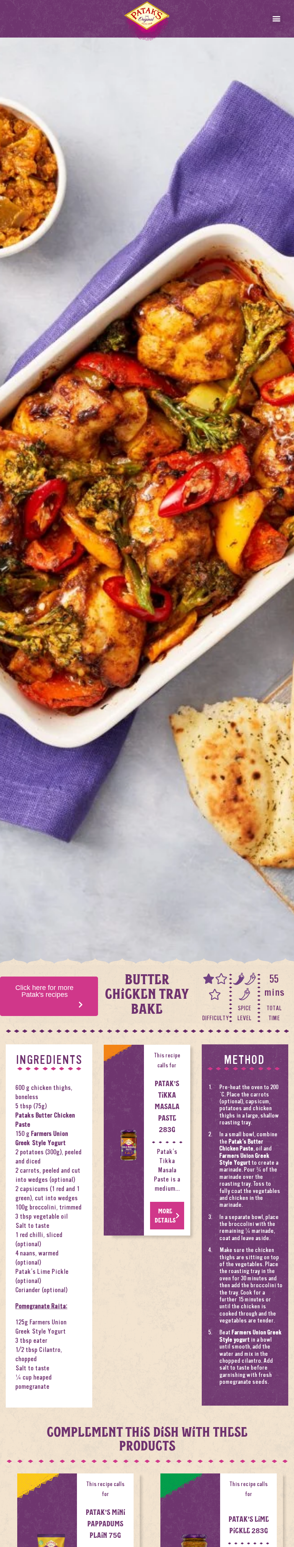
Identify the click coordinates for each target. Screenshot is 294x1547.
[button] (276, 18)
